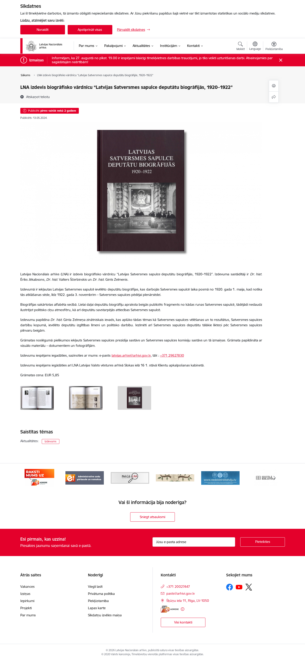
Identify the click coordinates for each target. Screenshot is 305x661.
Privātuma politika (101, 594)
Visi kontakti (183, 622)
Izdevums (50, 441)
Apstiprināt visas (90, 29)
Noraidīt (42, 29)
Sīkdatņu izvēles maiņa (105, 615)
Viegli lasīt (95, 586)
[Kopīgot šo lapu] (273, 97)
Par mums (28, 615)
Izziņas (25, 594)
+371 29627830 (172, 355)
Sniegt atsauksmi (152, 517)
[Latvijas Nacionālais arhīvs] (47, 46)
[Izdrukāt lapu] (273, 85)
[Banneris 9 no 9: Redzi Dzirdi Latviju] (220, 477)
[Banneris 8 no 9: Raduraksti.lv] (175, 477)
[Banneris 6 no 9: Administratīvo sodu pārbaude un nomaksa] (84, 477)
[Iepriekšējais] (30, 478)
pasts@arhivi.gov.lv (180, 593)
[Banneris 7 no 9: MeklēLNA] (130, 477)
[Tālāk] (274, 478)
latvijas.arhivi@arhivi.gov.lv (131, 355)
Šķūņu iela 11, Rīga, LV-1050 (187, 600)
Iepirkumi (27, 601)
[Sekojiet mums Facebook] (229, 587)
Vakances (27, 586)
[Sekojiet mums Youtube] (239, 587)
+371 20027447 (178, 586)
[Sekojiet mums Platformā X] (248, 587)
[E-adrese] (170, 609)
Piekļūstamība (98, 601)
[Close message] (280, 60)
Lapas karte (97, 608)
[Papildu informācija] (182, 609)
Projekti (26, 608)
